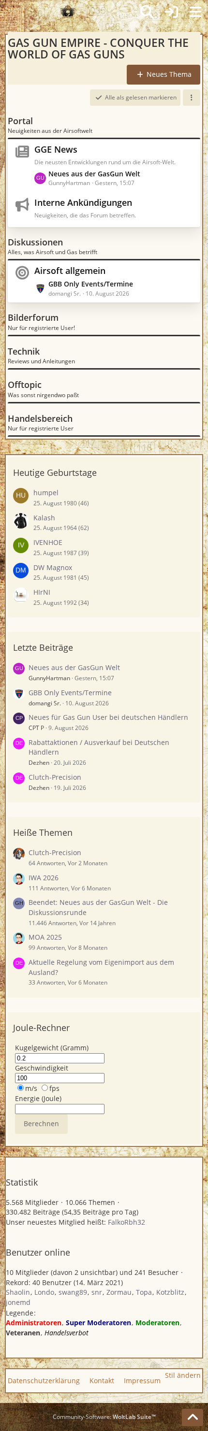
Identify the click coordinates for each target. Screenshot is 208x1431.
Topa (144, 1292)
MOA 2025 (45, 937)
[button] (191, 97)
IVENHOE (47, 542)
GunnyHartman (49, 678)
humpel (46, 492)
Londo (44, 1292)
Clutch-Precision (55, 777)
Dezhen (39, 762)
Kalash (44, 517)
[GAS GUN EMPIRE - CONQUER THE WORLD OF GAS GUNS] (68, 12)
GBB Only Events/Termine (90, 283)
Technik (24, 351)
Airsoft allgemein (69, 270)
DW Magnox (52, 567)
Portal (20, 121)
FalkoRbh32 (126, 1222)
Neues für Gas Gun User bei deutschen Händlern (108, 717)
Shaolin (18, 1292)
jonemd (18, 1302)
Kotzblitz (170, 1292)
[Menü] (195, 12)
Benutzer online (38, 1252)
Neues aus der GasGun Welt (94, 173)
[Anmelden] (171, 12)
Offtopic (25, 384)
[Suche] (147, 12)
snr (96, 1292)
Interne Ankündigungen (83, 202)
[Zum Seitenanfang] (192, 1417)
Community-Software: (104, 1417)
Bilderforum (33, 317)
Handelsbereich (40, 418)
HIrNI (41, 592)
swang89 (73, 1292)
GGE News (55, 149)
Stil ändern (183, 1375)
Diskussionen (35, 242)
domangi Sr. (45, 703)
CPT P (36, 728)
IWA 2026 (44, 877)
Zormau (119, 1292)
